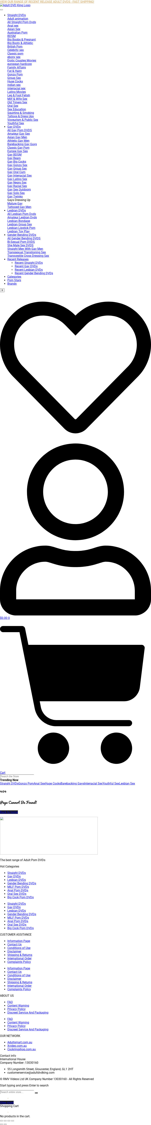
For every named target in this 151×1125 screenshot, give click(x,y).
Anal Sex (39, 783)
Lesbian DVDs (16, 210)
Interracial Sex (93, 783)
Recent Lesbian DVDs (29, 269)
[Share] (8, 1120)
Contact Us (14, 944)
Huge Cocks (53, 783)
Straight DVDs (16, 15)
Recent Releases (18, 259)
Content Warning (18, 1005)
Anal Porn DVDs (17, 890)
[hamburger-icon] (1, 9)
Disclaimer (14, 951)
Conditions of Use (18, 948)
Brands (12, 283)
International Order (19, 958)
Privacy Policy (16, 1009)
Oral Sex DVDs (16, 894)
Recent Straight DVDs (29, 263)
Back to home (9, 812)
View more (7, 1102)
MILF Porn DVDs (18, 887)
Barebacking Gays (72, 783)
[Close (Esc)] (12, 1120)
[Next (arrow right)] (5, 1124)
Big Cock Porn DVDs (20, 897)
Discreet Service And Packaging (27, 1012)
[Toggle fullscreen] (5, 1120)
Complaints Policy (19, 962)
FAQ (10, 1002)
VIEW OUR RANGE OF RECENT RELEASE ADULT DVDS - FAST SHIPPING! (47, 1)
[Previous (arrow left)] (1, 1124)
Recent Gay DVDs (26, 266)
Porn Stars (14, 280)
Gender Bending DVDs (21, 235)
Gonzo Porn (26, 783)
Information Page (18, 941)
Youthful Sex (111, 783)
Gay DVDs (14, 126)
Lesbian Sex (127, 783)
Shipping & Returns (19, 955)
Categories (14, 276)
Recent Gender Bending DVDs (34, 273)
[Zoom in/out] (1, 1120)
